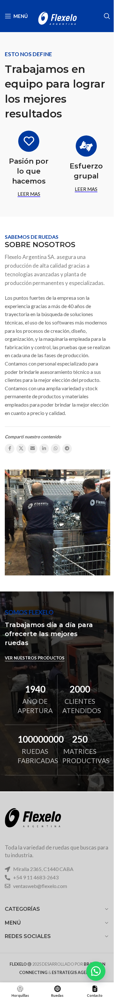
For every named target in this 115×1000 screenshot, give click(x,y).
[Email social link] (32, 448)
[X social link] (21, 448)
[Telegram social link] (67, 448)
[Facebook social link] (9, 448)
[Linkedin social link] (44, 448)
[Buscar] (107, 16)
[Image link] (33, 822)
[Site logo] (57, 15)
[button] (95, 971)
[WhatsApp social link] (55, 448)
